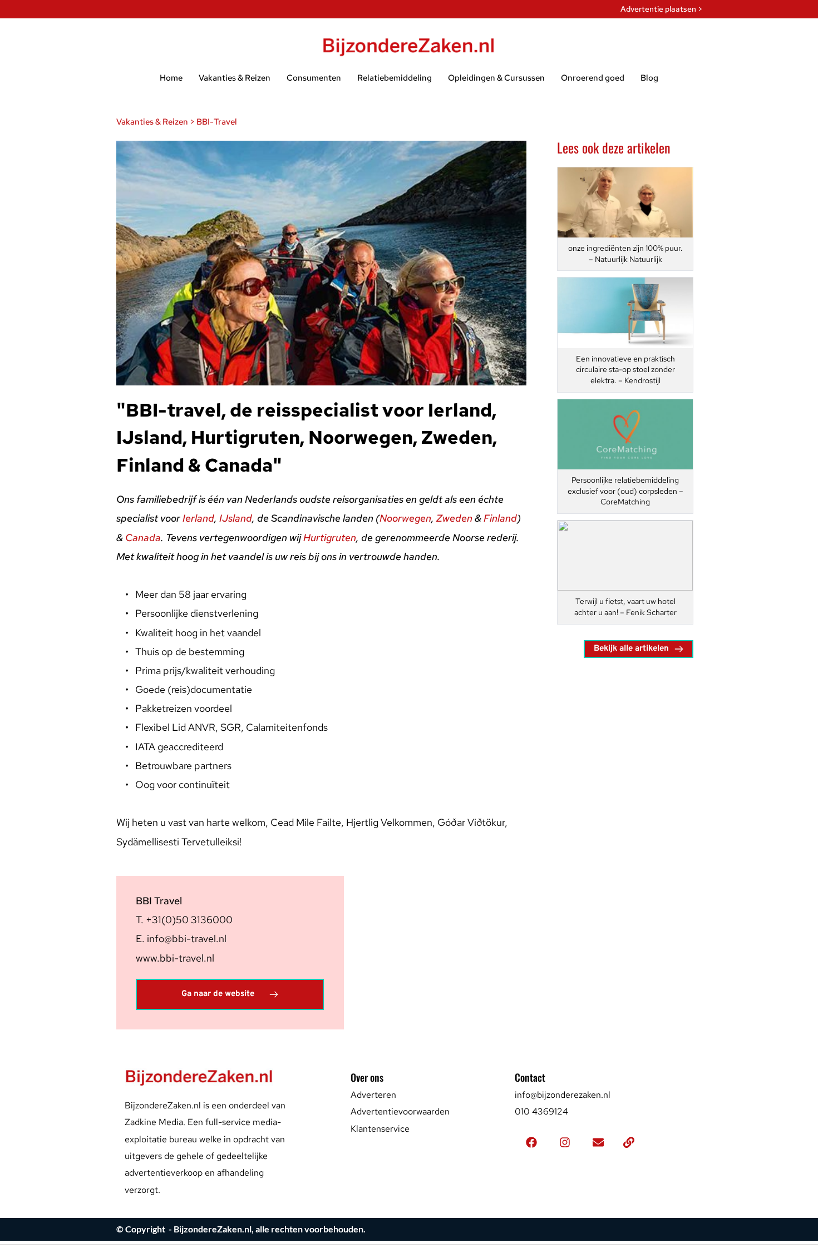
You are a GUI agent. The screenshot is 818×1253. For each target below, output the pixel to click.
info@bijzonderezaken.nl (562, 1095)
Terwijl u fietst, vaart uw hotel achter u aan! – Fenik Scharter (625, 606)
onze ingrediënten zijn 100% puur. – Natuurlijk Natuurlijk (626, 253)
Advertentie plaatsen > (661, 9)
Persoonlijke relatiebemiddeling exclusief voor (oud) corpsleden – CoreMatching (626, 491)
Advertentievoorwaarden (400, 1111)
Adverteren (373, 1095)
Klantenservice (380, 1129)
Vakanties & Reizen (152, 121)
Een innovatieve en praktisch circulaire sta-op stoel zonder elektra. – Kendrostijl (626, 369)
